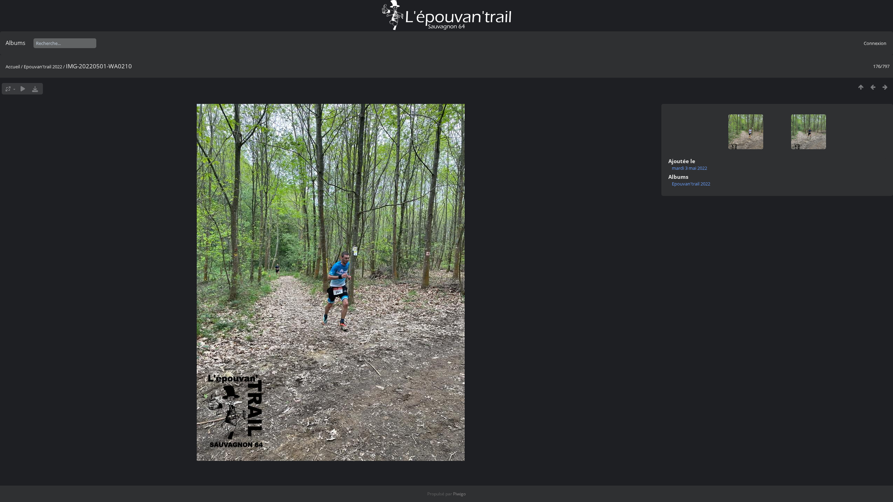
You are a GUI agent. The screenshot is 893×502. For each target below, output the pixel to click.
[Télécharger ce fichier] (35, 89)
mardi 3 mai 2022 (689, 168)
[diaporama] (23, 89)
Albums (15, 43)
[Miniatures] (861, 87)
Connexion (875, 43)
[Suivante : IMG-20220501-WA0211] (885, 87)
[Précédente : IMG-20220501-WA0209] (873, 87)
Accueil (13, 66)
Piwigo (459, 494)
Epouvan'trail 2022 (43, 66)
